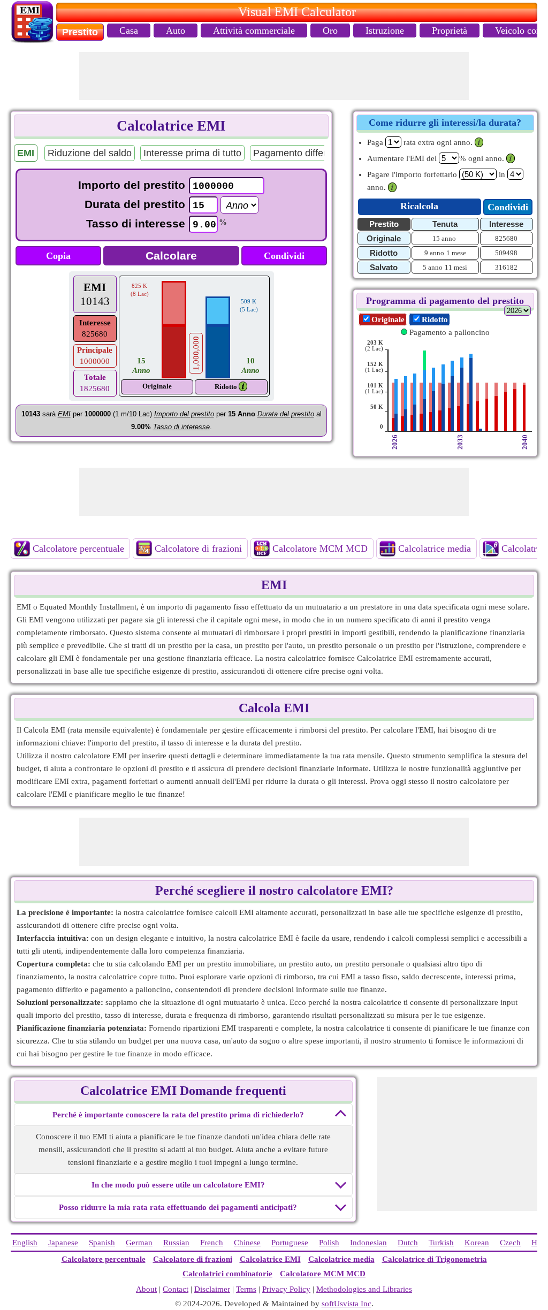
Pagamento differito (295, 153)
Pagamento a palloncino (449, 332)
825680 (506, 238)
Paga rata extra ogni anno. (420, 142)
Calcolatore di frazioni (198, 548)
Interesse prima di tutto (192, 153)
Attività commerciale (254, 30)
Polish (329, 1242)
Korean (477, 1242)
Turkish (441, 1242)
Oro (330, 30)
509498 (506, 253)
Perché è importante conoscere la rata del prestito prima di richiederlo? (178, 1114)
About (146, 1289)
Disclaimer (212, 1289)
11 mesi (456, 267)
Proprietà (449, 30)
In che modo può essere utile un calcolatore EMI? (178, 1184)
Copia (58, 255)
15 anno (444, 238)
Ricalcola (419, 206)
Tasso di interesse (135, 223)
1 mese (456, 253)
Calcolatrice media (434, 548)
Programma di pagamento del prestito (445, 300)
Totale (95, 377)
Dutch (408, 1242)
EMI (94, 287)
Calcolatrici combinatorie (227, 1273)
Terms (246, 1289)
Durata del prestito (135, 204)
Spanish (102, 1242)
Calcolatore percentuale (78, 548)
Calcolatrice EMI (270, 1259)
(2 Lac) (374, 345)
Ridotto (226, 387)
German (139, 1242)
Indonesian (368, 1242)
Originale (388, 319)
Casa (128, 30)
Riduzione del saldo (90, 153)
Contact (175, 1289)
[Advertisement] (274, 76)
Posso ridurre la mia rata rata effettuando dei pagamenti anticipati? (178, 1207)
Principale (94, 350)
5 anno (433, 267)
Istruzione (385, 30)
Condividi (284, 255)
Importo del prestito (131, 185)
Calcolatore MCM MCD (320, 548)
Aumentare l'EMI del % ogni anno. (435, 158)
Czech (510, 1242)
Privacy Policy (286, 1289)
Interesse (95, 322)
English (24, 1242)
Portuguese (289, 1242)
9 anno (434, 253)
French (211, 1242)
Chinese (247, 1242)
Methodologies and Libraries (364, 1289)
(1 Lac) (374, 367)
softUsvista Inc (346, 1303)
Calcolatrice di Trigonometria (434, 1259)
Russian (176, 1242)
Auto (175, 30)
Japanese (63, 1242)
